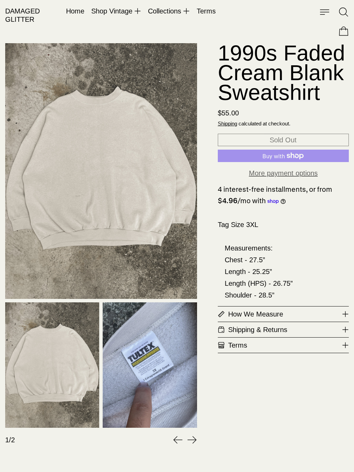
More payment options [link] (283, 173)
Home (75, 11)
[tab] (52, 365)
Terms (206, 11)
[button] (343, 12)
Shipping (227, 123)
